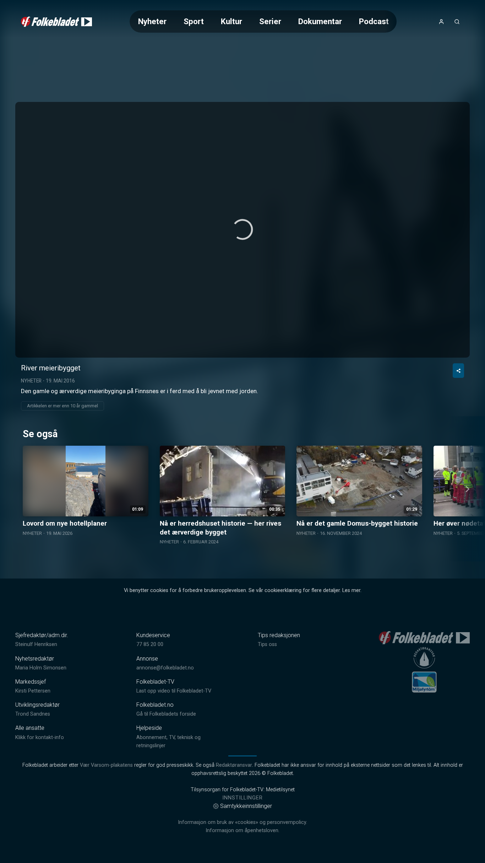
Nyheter (152, 21)
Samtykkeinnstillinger (246, 806)
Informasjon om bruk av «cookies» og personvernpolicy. (242, 822)
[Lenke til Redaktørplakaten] (424, 657)
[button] (242, 229)
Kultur (231, 21)
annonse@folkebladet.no (165, 668)
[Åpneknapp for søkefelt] (457, 22)
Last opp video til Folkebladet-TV (173, 691)
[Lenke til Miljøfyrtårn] (424, 682)
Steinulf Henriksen (36, 644)
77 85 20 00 (149, 644)
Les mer (351, 590)
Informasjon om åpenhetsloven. (242, 830)
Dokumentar (320, 21)
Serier (270, 21)
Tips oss (267, 644)
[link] (56, 21)
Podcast (374, 21)
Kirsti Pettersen (32, 691)
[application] (242, 230)
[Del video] (458, 370)
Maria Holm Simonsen (40, 668)
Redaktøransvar (234, 765)
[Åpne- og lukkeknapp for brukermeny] (441, 22)
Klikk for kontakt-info (39, 737)
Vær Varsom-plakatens (106, 765)
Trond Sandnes (32, 714)
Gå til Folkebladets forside (166, 714)
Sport (194, 21)
